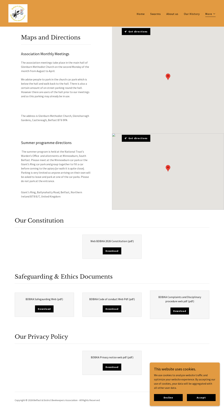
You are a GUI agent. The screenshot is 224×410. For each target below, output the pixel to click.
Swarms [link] (155, 14)
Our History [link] (192, 14)
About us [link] (172, 14)
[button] (210, 14)
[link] (17, 13)
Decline (168, 397)
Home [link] (141, 14)
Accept (201, 397)
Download (112, 250)
